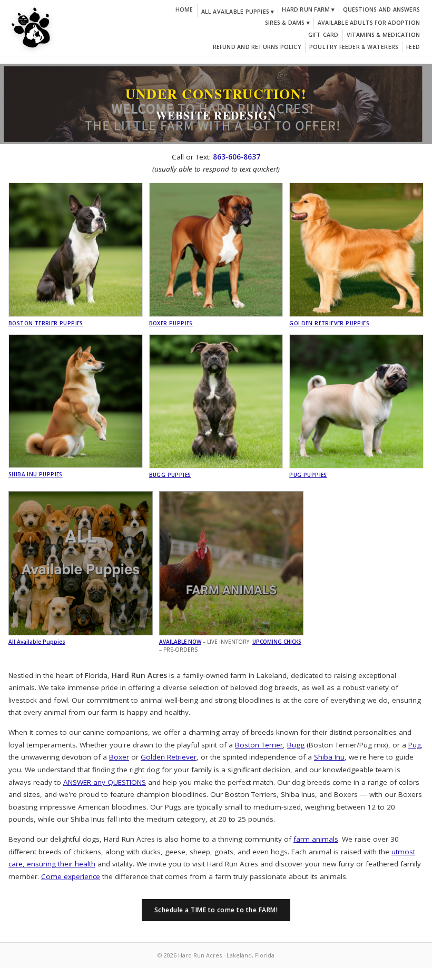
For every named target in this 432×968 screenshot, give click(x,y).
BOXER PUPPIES (171, 323)
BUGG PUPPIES (170, 474)
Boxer (119, 757)
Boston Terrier (259, 745)
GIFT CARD (323, 34)
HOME (184, 9)
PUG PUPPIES (308, 474)
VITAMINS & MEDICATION (383, 34)
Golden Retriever (169, 757)
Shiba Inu (329, 757)
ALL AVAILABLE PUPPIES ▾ (237, 11)
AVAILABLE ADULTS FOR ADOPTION (369, 22)
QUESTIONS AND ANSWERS (381, 9)
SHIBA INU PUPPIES (35, 474)
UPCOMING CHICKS (276, 641)
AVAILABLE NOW (180, 641)
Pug (414, 745)
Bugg (296, 745)
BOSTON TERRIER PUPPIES (45, 323)
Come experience (70, 876)
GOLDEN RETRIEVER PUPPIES (329, 323)
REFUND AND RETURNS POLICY (257, 47)
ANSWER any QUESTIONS (104, 782)
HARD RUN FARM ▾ (308, 9)
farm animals (315, 839)
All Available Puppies (36, 641)
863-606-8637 (236, 157)
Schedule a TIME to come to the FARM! (216, 909)
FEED (413, 47)
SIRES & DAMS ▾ (287, 22)
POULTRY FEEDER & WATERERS (353, 47)
